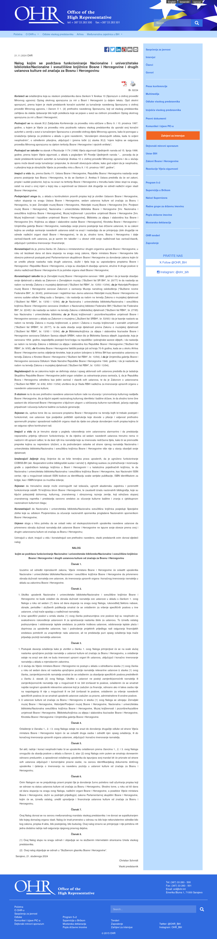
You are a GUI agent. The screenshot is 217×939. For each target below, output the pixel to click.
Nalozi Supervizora (156, 197)
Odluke (18, 917)
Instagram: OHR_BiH (170, 927)
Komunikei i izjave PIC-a (160, 126)
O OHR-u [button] (31, 34)
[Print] (129, 49)
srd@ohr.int (179, 889)
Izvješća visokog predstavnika (163, 110)
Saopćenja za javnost (158, 49)
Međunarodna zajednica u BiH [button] (103, 34)
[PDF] (124, 49)
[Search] (197, 23)
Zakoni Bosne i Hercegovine (162, 161)
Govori (150, 72)
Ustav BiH (151, 153)
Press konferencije (156, 86)
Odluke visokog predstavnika (58, 34)
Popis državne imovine (159, 214)
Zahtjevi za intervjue (173, 135)
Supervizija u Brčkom (158, 190)
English (172, 1)
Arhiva (80, 34)
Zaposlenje (152, 243)
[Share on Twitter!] (112, 49)
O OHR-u (19, 910)
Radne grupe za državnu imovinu (165, 206)
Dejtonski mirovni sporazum (162, 145)
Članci (149, 64)
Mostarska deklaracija (158, 222)
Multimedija (152, 93)
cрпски (197, 1)
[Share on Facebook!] (106, 49)
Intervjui (150, 57)
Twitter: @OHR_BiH (170, 923)
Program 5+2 (153, 182)
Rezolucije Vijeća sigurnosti (162, 168)
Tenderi (115, 920)
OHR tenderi (153, 235)
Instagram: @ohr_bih (174, 272)
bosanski (184, 1)
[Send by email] (135, 49)
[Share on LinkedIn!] (118, 49)
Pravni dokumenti (156, 118)
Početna (18, 34)
